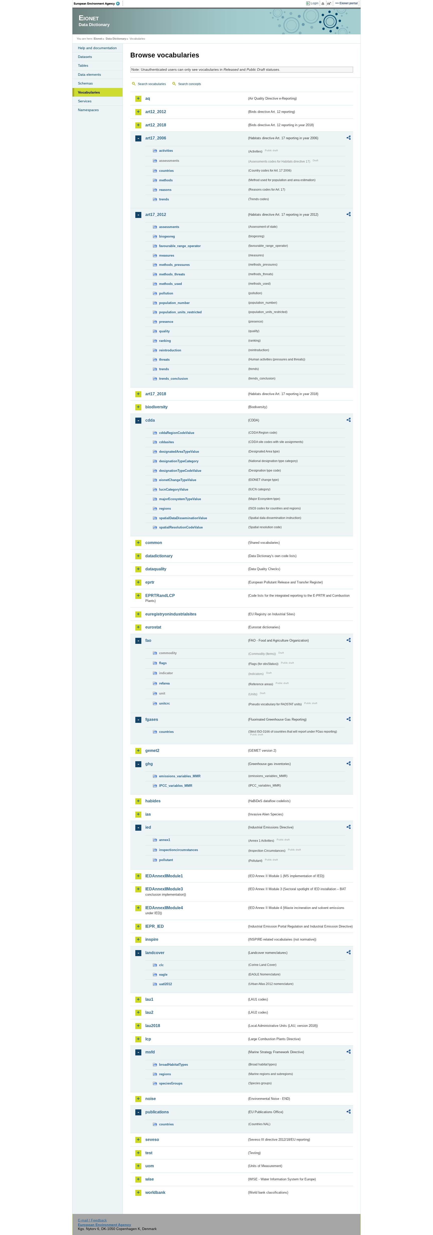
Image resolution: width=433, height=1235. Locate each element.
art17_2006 (155, 138)
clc (161, 965)
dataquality (155, 569)
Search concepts (189, 84)
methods (166, 180)
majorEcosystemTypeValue (180, 499)
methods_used (170, 284)
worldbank (155, 1192)
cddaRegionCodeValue (176, 433)
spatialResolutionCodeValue (181, 527)
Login (314, 3)
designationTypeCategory (178, 461)
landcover (154, 953)
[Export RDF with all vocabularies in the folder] (349, 138)
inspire (151, 939)
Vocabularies (89, 92)
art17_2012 (155, 214)
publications (157, 1112)
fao (148, 640)
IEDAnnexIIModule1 (164, 876)
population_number (174, 303)
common (153, 543)
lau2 (149, 1012)
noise (150, 1099)
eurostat (153, 627)
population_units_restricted (180, 312)
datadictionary (159, 556)
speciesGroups (170, 1083)
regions (165, 508)
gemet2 (152, 750)
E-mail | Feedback (92, 1220)
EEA (98, 3)
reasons (165, 190)
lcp (148, 1039)
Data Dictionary (116, 38)
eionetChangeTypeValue (177, 480)
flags (163, 663)
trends (164, 199)
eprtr (149, 582)
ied (148, 827)
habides (153, 801)
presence (166, 322)
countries (166, 171)
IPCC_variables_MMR (175, 786)
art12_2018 (155, 125)
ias (148, 814)
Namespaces (88, 110)
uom (149, 1166)
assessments (169, 227)
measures (166, 255)
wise (149, 1179)
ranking (165, 341)
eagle (163, 974)
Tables (83, 65)
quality (164, 331)
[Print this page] (324, 3)
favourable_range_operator (180, 246)
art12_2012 (155, 112)
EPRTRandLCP (160, 595)
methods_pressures (174, 265)
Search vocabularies (152, 84)
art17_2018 (155, 394)
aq (147, 98)
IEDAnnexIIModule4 (164, 908)
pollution (166, 293)
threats (164, 359)
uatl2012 (165, 984)
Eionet (98, 38)
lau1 (149, 999)
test (148, 1153)
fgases (151, 719)
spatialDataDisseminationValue (183, 518)
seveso (152, 1139)
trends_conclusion (173, 378)
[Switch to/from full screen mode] (330, 3)
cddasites (166, 442)
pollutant (166, 860)
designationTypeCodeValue (180, 471)
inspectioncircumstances (178, 850)
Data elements (89, 74)
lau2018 (152, 1026)
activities (166, 150)
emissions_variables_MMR (179, 776)
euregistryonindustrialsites (170, 614)
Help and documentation (97, 48)
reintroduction (170, 350)
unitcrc (164, 703)
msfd (150, 1052)
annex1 (164, 840)
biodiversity (156, 407)
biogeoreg (167, 236)
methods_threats (172, 274)
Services (84, 101)
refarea (164, 683)
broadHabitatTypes (173, 1064)
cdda (150, 420)
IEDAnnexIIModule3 (164, 889)
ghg (149, 764)
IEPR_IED (154, 926)
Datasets (85, 57)
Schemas (85, 83)
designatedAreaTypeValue (179, 451)
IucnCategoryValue (173, 489)
